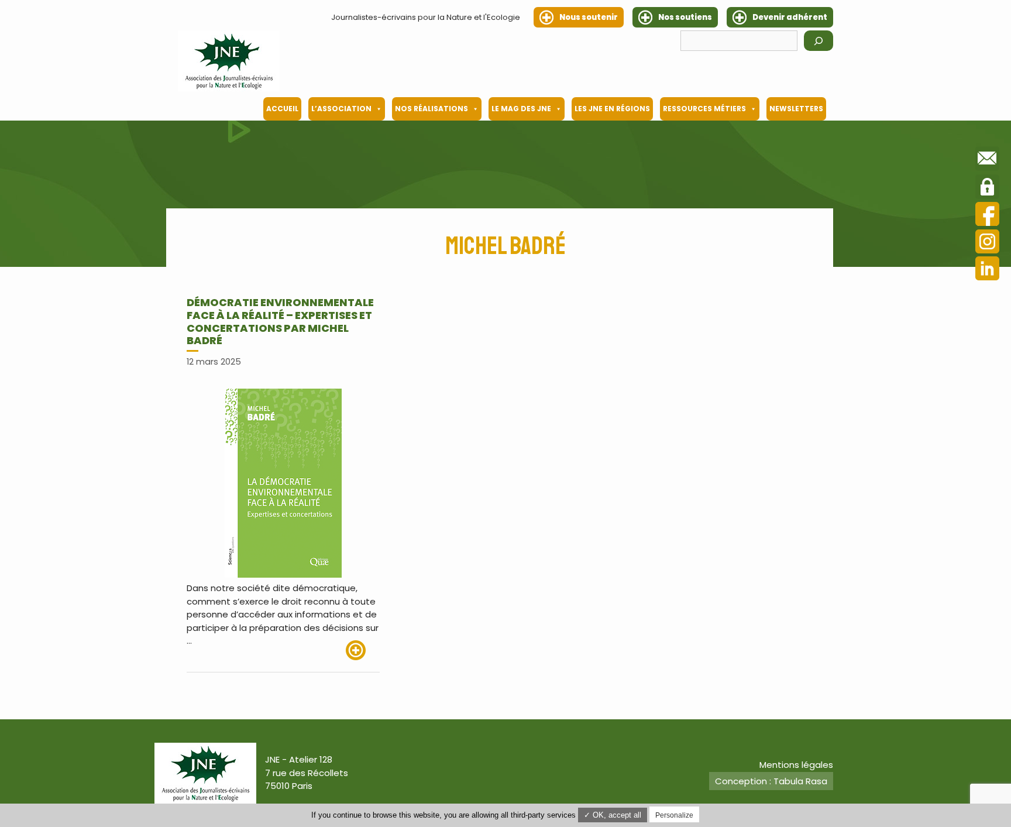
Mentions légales (796, 765)
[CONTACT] (987, 160)
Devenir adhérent (789, 17)
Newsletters (796, 109)
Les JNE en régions (612, 109)
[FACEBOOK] (987, 215)
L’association (341, 109)
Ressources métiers (704, 109)
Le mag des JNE (521, 109)
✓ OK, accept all (612, 815)
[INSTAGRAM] (987, 243)
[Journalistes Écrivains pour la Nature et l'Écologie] (229, 61)
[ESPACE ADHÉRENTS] (987, 188)
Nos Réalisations (431, 109)
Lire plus (363, 650)
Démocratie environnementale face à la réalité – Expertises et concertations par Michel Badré (280, 321)
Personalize (674, 815)
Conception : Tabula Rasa (771, 781)
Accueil (282, 109)
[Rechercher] (818, 40)
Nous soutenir (588, 17)
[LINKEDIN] (987, 270)
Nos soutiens (685, 17)
